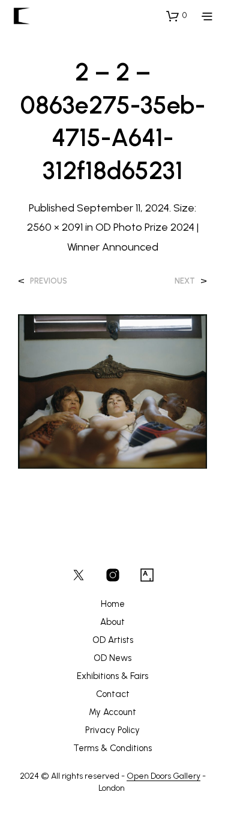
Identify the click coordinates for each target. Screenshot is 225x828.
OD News (112, 658)
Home (113, 603)
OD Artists (112, 640)
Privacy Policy (112, 730)
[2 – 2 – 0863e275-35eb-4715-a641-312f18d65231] (112, 390)
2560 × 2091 (55, 227)
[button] (176, 16)
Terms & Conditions (112, 748)
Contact (113, 694)
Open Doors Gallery (163, 776)
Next (185, 281)
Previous (48, 281)
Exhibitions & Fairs (112, 676)
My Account (112, 712)
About (112, 621)
